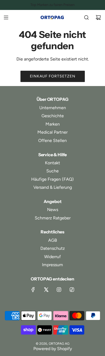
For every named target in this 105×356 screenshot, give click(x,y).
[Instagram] (59, 290)
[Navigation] (6, 17)
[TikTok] (72, 290)
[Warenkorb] (98, 17)
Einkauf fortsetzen (52, 76)
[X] (46, 290)
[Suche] (86, 17)
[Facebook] (33, 290)
